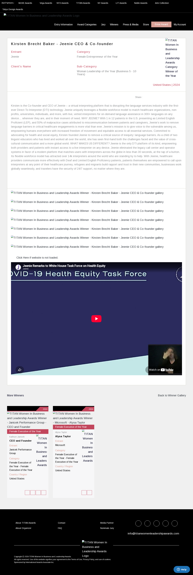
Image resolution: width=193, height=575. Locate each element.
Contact (61, 523)
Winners (114, 24)
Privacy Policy (88, 559)
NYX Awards (63, 3)
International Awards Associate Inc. (40, 562)
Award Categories (86, 24)
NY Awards (103, 3)
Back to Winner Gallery (171, 395)
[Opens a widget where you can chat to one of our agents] (181, 569)
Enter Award (161, 24)
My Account (180, 24)
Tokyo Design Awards (12, 9)
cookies (107, 559)
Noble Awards (141, 3)
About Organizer (23, 528)
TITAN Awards (83, 3)
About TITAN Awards (26, 523)
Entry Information (63, 24)
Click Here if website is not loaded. (37, 257)
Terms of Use (76, 559)
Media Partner (107, 523)
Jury (103, 24)
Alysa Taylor (63, 436)
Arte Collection (162, 3)
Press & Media (130, 24)
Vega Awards (46, 3)
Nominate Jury (107, 528)
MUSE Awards (26, 3)
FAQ (60, 528)
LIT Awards (121, 3)
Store (146, 24)
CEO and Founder (20, 440)
